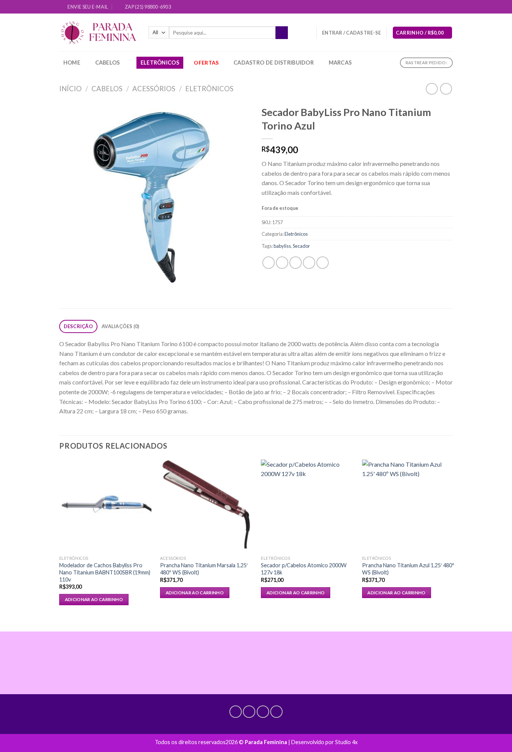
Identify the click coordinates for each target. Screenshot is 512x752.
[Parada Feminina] (98, 33)
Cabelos (107, 62)
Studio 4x (346, 742)
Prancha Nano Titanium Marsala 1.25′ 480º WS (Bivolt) (204, 569)
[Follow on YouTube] (449, 7)
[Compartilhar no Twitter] (282, 262)
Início (70, 88)
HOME (71, 62)
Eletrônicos (160, 62)
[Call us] (442, 7)
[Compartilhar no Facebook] (268, 262)
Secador (301, 246)
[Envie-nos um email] (435, 7)
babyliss (282, 246)
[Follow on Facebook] (420, 7)
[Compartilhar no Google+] (322, 262)
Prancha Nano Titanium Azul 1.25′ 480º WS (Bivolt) (408, 569)
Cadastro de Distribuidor (274, 62)
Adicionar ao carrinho (94, 599)
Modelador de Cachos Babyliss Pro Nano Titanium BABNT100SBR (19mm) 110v (104, 572)
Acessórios (153, 88)
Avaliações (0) (120, 326)
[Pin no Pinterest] (309, 262)
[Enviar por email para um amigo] (295, 262)
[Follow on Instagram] (427, 7)
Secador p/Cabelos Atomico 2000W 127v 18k (304, 569)
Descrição (78, 326)
